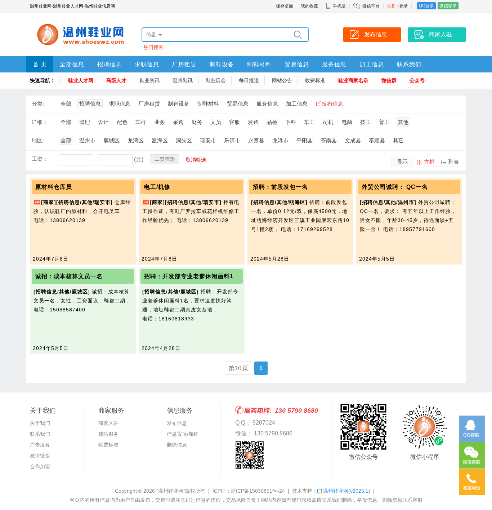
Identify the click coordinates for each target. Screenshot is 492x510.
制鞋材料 (259, 64)
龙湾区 (136, 140)
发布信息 (332, 104)
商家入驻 (108, 423)
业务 (159, 122)
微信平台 (371, 6)
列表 (453, 162)
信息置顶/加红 (182, 434)
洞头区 (184, 140)
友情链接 (40, 455)
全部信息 (72, 64)
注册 (391, 6)
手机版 (339, 6)
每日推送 (249, 80)
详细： (40, 122)
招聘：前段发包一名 (280, 187)
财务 (197, 122)
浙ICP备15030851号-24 (258, 491)
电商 (346, 122)
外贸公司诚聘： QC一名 (395, 187)
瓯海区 (160, 140)
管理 (84, 122)
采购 (178, 122)
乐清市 (232, 140)
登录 (403, 6)
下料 (290, 122)
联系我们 (409, 64)
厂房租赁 (184, 64)
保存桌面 (284, 6)
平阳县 (304, 140)
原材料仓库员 (53, 187)
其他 (403, 122)
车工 (309, 122)
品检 (272, 122)
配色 (122, 122)
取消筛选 (196, 160)
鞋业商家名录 (353, 80)
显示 (402, 162)
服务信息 (334, 64)
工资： (40, 159)
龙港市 (280, 140)
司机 (328, 122)
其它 (398, 140)
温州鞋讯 (183, 80)
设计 (103, 122)
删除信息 (177, 445)
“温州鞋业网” (170, 491)
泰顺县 (377, 140)
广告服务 (40, 445)
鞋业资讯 (149, 80)
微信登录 (448, 5)
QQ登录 (426, 5)
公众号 (417, 80)
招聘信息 (109, 64)
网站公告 (282, 80)
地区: (38, 140)
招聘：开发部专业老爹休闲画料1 (188, 276)
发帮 (253, 122)
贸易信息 (297, 64)
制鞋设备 (222, 64)
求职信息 (147, 64)
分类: (38, 104)
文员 (215, 122)
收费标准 (315, 80)
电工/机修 (157, 187)
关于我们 (40, 423)
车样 (140, 122)
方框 (429, 162)
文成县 (353, 140)
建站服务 (108, 434)
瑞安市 (208, 140)
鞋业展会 (216, 80)
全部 (66, 104)
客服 (234, 122)
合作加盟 (40, 466)
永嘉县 (256, 140)
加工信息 (371, 64)
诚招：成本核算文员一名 (69, 276)
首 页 (40, 64)
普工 (384, 122)
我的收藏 (309, 6)
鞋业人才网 (80, 80)
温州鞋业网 (346, 491)
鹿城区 (111, 140)
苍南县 (329, 140)
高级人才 (116, 80)
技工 (365, 122)
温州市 (87, 140)
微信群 (389, 80)
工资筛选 (165, 159)
